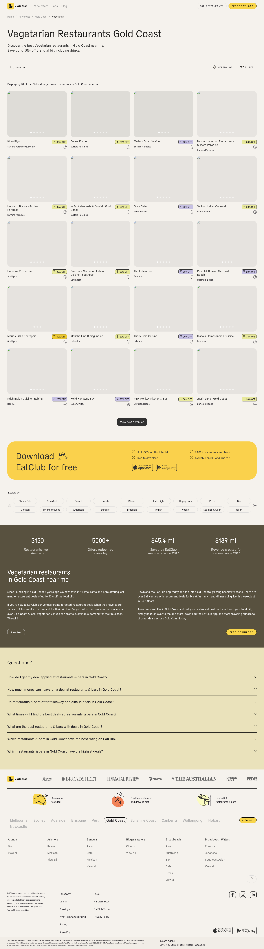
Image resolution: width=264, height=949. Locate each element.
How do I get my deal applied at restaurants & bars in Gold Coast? (57, 677)
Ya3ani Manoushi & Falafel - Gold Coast (91, 207)
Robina (11, 404)
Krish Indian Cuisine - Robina (25, 398)
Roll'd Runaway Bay (83, 398)
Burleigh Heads (142, 404)
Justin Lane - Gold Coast (212, 398)
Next (254, 505)
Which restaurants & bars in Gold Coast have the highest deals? (55, 751)
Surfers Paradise (79, 146)
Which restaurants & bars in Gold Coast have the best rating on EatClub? (61, 739)
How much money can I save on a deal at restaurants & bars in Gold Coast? (64, 689)
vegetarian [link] (58, 16)
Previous (9, 505)
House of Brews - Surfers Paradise (22, 207)
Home (10, 16)
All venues (24, 16)
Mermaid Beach (205, 279)
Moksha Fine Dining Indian (87, 336)
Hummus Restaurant (20, 271)
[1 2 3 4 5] (37, 114)
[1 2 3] (37, 309)
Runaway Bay (77, 404)
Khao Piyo (13, 141)
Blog (64, 6)
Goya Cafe (140, 206)
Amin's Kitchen (79, 141)
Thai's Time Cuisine (145, 336)
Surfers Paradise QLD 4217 (21, 146)
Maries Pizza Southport (21, 336)
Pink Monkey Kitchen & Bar (150, 398)
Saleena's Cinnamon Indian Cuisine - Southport (87, 272)
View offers (41, 6)
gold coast (41, 16)
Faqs (55, 6)
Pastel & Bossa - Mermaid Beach (213, 272)
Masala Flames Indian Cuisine (215, 336)
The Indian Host (143, 271)
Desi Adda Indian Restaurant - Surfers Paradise (215, 143)
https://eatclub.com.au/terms (108, 940)
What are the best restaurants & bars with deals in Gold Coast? (54, 726)
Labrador (75, 341)
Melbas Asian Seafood (147, 141)
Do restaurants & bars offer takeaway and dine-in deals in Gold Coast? (60, 701)
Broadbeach (140, 211)
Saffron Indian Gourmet (211, 206)
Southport (12, 276)
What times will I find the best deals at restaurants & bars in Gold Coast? (61, 714)
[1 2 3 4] (163, 114)
